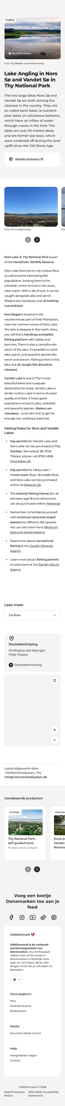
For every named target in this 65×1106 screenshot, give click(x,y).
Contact (15, 1060)
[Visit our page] (22, 917)
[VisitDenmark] (22, 934)
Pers (13, 1001)
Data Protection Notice (14, 1093)
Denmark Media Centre (25, 1033)
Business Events (20, 1006)
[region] (32, 710)
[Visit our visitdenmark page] (32, 917)
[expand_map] (54, 680)
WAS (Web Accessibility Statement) (43, 1093)
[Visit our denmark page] (11, 917)
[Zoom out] (54, 740)
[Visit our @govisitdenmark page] (43, 917)
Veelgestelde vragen (23, 1055)
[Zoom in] (54, 730)
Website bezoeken (27, 159)
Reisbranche (18, 1011)
